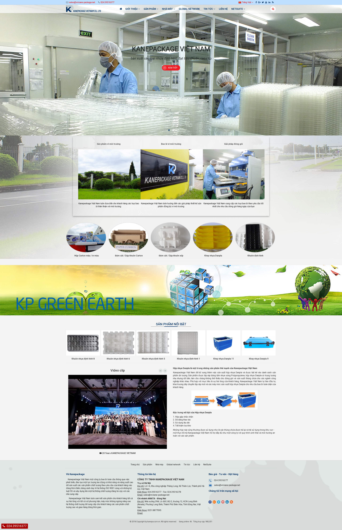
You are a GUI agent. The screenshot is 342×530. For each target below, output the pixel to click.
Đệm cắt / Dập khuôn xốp (171, 255)
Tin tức (208, 8)
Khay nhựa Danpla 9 (223, 358)
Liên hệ (223, 8)
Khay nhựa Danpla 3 (258, 358)
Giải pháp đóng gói (233, 144)
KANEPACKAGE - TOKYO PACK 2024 (118, 453)
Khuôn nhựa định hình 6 (83, 358)
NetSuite (237, 8)
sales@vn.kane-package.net (82, 2)
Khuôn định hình (255, 255)
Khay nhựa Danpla (213, 255)
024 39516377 (221, 480)
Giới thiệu (131, 8)
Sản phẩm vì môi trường (109, 144)
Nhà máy (167, 8)
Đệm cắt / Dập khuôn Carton (129, 255)
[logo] (91, 9)
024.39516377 (107, 2)
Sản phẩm (150, 8)
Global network (189, 8)
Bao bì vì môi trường (171, 144)
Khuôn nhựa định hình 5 (118, 358)
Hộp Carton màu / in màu (86, 255)
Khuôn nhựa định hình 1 (153, 358)
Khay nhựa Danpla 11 (188, 358)
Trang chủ (135, 464)
